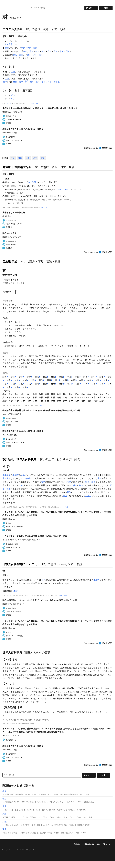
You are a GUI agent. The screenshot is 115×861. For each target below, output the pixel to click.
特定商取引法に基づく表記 (91, 844)
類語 (5, 82)
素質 (15, 55)
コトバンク (13, 8)
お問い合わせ (106, 844)
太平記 (65, 189)
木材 (13, 72)
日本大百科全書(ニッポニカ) (20, 564)
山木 (27, 158)
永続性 (96, 580)
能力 (21, 55)
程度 (12, 158)
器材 (31, 51)
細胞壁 (28, 478)
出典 (59, 189)
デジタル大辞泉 (12, 29)
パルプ (88, 496)
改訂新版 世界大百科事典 (19, 459)
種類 (20, 158)
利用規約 (77, 844)
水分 (99, 478)
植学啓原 (32, 182)
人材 (35, 55)
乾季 (9, 489)
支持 (69, 482)
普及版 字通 (9, 261)
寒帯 (93, 482)
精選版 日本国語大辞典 (16, 167)
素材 (62, 51)
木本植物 (6, 475)
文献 (42, 158)
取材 (56, 51)
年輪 (21, 485)
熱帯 (75, 485)
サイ (23, 41)
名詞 (35, 158)
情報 (32, 103)
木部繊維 (6, 478)
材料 (25, 51)
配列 (69, 492)
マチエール (59, 82)
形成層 (16, 475)
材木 (23, 48)
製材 (35, 48)
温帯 (87, 482)
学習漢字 (8, 44)
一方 (65, 496)
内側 (43, 580)
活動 (23, 475)
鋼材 (43, 51)
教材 (37, 51)
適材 (41, 55)
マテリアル (46, 82)
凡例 (37, 103)
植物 (43, 482)
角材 (29, 48)
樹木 (81, 485)
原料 (7, 48)
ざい (13, 95)
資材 (50, 51)
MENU (4, 2)
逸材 (29, 55)
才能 (7, 78)
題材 (68, 51)
